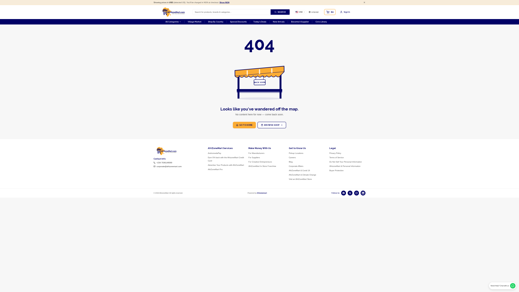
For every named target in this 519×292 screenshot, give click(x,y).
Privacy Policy (335, 153)
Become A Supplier (300, 22)
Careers (292, 157)
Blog (291, 162)
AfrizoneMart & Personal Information (344, 166)
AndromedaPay (214, 153)
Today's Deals (259, 22)
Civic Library (321, 22)
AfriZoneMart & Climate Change (302, 175)
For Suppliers (254, 157)
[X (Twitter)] (350, 193)
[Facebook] (343, 193)
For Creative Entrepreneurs (260, 162)
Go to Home (246, 125)
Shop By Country (215, 22)
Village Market (194, 22)
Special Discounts (238, 22)
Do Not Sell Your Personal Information (345, 162)
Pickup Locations (296, 153)
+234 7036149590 (164, 163)
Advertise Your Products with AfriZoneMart (226, 165)
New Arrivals (279, 22)
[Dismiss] (364, 2)
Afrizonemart (262, 193)
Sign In (347, 12)
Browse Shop (272, 125)
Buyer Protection (336, 170)
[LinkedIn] (363, 193)
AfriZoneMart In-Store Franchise (262, 166)
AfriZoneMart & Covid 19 (299, 170)
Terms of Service (336, 157)
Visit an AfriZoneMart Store (300, 179)
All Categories (172, 22)
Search (282, 12)
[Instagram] (356, 193)
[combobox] (232, 12)
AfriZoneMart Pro (215, 169)
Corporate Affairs (296, 166)
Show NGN (224, 2)
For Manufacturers (256, 153)
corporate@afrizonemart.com (169, 166)
